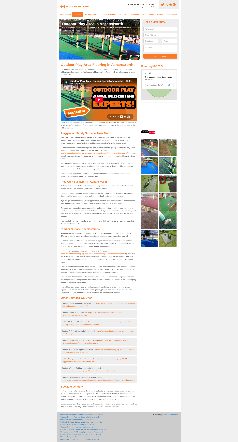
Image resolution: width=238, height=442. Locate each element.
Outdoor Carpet (91, 14)
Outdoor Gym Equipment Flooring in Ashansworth (79, 439)
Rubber (68, 14)
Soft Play (123, 14)
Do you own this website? (154, 85)
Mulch (151, 14)
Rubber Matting (109, 14)
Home (62, 14)
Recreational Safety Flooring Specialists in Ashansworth (82, 432)
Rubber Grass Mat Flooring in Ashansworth (77, 424)
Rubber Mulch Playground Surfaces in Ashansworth (80, 434)
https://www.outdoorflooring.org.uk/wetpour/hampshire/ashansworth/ (89, 371)
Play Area (77, 14)
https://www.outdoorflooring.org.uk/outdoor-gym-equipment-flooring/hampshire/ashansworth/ (98, 380)
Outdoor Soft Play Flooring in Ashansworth (77, 427)
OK (169, 85)
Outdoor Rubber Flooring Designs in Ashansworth (79, 417)
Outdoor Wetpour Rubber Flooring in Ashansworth (80, 437)
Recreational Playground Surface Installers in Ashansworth (83, 429)
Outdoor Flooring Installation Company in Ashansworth (81, 415)
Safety (144, 14)
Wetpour (159, 14)
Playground (134, 14)
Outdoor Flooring (171, 415)
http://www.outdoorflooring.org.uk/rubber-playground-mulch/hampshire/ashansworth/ (94, 153)
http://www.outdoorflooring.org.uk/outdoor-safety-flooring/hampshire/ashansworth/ (93, 254)
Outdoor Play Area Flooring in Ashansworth (77, 419)
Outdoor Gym (171, 14)
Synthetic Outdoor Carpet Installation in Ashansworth (81, 422)
